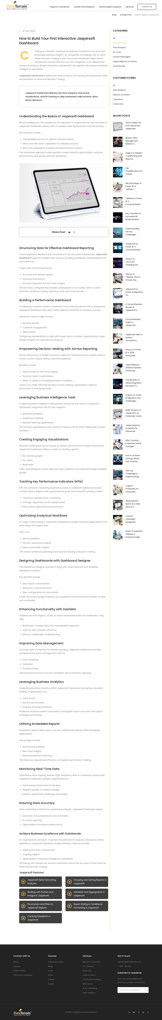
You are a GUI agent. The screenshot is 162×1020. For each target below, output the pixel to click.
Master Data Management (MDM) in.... (131, 141)
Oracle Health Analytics (110, 6)
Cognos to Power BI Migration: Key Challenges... (133, 398)
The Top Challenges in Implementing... (132, 473)
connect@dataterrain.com (129, 962)
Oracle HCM (118, 104)
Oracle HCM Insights (122, 57)
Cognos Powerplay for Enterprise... (132, 488)
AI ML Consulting (90, 988)
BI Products (88, 984)
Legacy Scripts (89, 975)
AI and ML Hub (119, 66)
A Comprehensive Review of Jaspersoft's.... (133, 307)
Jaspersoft (118, 99)
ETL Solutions (88, 966)
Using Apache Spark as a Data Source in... (132, 503)
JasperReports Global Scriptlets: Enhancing (133, 367)
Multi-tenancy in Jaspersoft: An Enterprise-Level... (133, 413)
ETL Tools (117, 52)
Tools (50, 970)
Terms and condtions (22, 975)
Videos (51, 979)
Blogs (114, 15)
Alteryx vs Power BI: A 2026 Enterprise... (133, 352)
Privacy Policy (19, 970)
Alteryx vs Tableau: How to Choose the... (132, 277)
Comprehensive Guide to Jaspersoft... (132, 322)
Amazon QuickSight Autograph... (131, 519)
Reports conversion (121, 95)
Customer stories (56, 962)
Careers (17, 966)
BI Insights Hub (126, 15)
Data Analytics (119, 47)
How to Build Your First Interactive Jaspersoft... (133, 125)
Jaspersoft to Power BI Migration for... (134, 292)
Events (51, 984)
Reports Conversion (59, 6)
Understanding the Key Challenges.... (132, 231)
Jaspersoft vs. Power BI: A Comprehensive (132, 246)
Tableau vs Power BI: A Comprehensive (133, 201)
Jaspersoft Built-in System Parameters (134, 337)
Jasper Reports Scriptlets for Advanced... (132, 428)
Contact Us (147, 7)
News (50, 975)
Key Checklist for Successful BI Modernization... (133, 216)
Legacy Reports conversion (125, 61)
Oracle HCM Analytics (84, 6)
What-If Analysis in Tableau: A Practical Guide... (134, 534)
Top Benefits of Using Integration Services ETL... (133, 383)
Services (130, 6)
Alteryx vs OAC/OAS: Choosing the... (132, 261)
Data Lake (87, 970)
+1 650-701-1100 (124, 966)
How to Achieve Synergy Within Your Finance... (132, 458)
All (114, 38)
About (16, 962)
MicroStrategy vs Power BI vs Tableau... (133, 186)
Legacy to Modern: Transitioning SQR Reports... (134, 156)
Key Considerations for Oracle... (134, 171)
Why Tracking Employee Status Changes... (133, 443)
